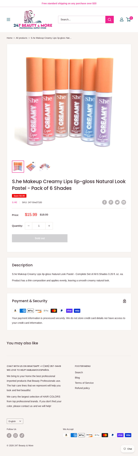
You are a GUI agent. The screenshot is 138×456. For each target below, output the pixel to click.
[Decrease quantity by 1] (28, 225)
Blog (77, 377)
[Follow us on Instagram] (15, 435)
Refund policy (82, 388)
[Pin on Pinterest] (111, 202)
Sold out (40, 238)
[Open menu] (8, 19)
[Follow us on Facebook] (9, 435)
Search (79, 372)
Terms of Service (84, 382)
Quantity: (17, 225)
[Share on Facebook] (104, 202)
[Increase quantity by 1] (49, 225)
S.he (14, 202)
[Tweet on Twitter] (117, 202)
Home (9, 38)
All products (21, 38)
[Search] (109, 19)
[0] (128, 19)
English (12, 421)
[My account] (121, 19)
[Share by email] (123, 202)
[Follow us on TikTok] (22, 435)
